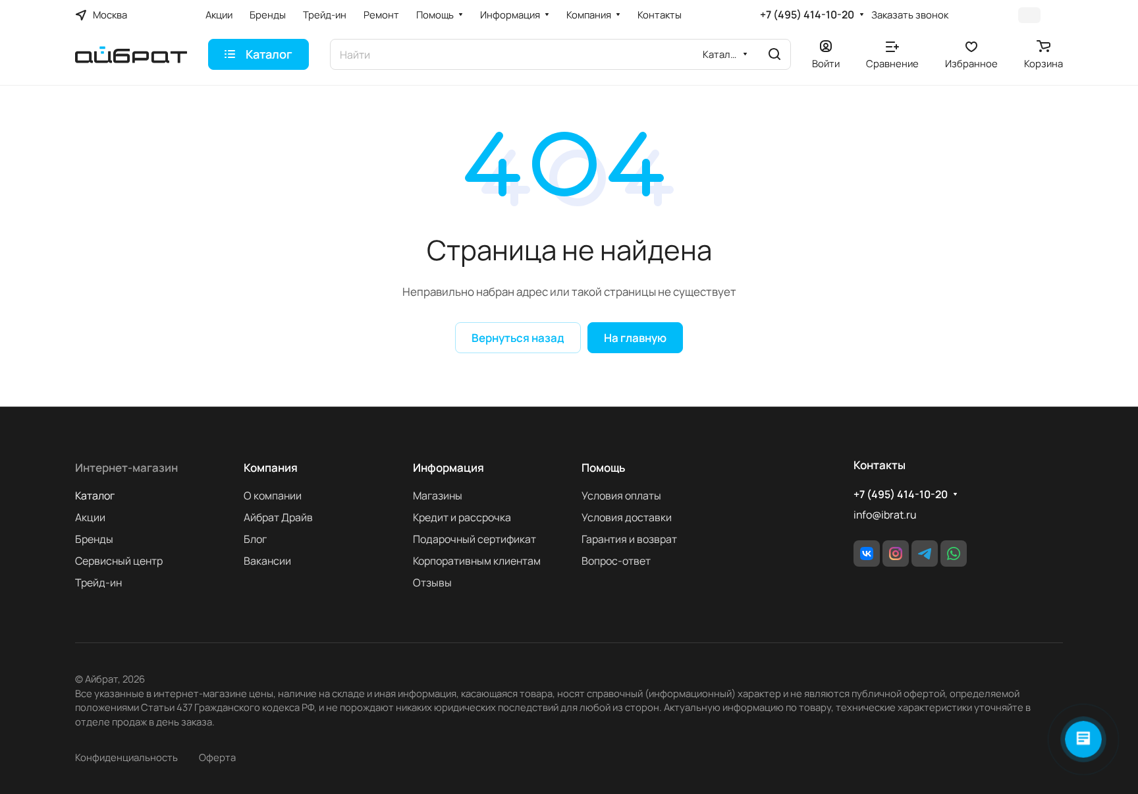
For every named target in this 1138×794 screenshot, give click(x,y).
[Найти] (774, 54)
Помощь (603, 467)
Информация (448, 467)
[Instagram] (895, 553)
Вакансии (267, 560)
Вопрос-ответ (616, 560)
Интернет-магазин (126, 467)
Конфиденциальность (126, 757)
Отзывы (432, 582)
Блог (255, 539)
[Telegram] (924, 553)
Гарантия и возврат (629, 539)
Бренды (94, 539)
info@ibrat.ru (884, 514)
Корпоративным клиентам (477, 560)
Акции (90, 517)
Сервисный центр (119, 560)
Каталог (95, 495)
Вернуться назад (518, 337)
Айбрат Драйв (278, 517)
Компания (271, 467)
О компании (273, 495)
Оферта (217, 757)
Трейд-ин (98, 582)
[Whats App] (953, 553)
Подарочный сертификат (474, 539)
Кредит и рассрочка (462, 517)
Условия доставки (627, 517)
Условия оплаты (621, 495)
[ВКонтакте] (866, 553)
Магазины (437, 495)
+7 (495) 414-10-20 (807, 15)
